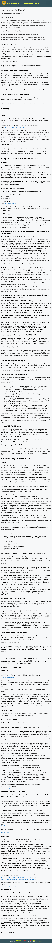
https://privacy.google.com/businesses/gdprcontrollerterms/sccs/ (18, 879)
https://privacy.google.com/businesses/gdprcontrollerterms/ (17, 877)
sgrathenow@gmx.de (10, 203)
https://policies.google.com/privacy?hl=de (12, 886)
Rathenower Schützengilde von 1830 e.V (24, 3)
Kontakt (34, 940)
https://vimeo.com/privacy (8, 826)
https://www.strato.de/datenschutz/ (14, 127)
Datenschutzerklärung (26, 940)
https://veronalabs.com (7, 677)
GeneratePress (39, 941)
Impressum (18, 940)
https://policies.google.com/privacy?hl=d (12, 788)
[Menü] (48, 3)
